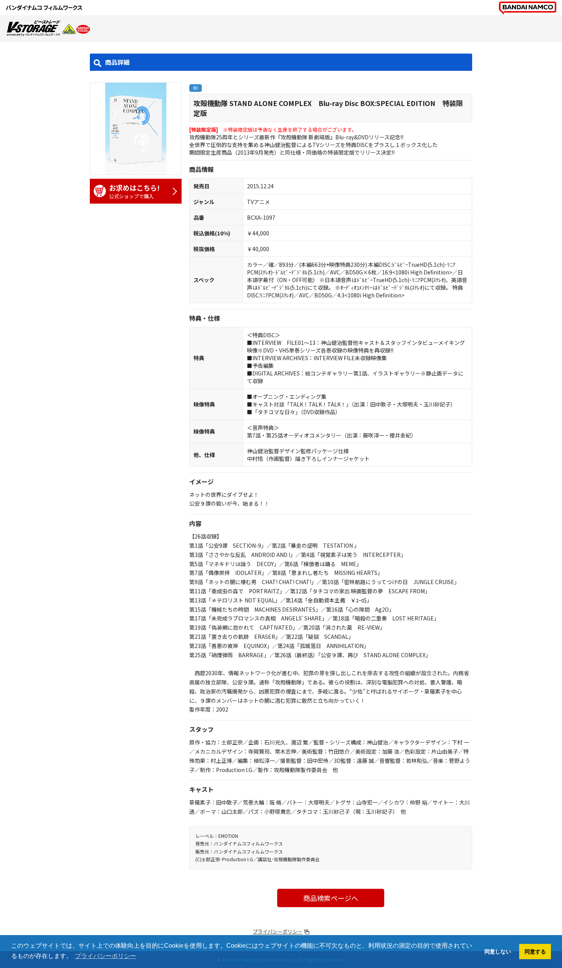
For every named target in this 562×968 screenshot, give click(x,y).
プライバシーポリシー (277, 931)
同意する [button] (535, 951)
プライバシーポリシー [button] (105, 956)
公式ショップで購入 (134, 191)
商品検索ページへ (330, 898)
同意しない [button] (497, 951)
